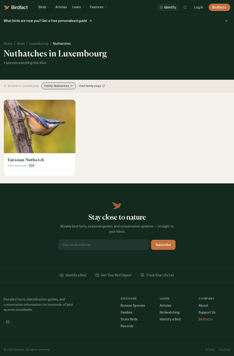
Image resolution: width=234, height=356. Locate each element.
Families (126, 312)
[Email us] (8, 322)
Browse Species (133, 305)
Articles (61, 7)
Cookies (224, 349)
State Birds (129, 319)
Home (8, 43)
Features (97, 7)
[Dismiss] (226, 21)
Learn (76, 7)
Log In (198, 7)
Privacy (210, 349)
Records (127, 326)
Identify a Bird (75, 275)
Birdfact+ (219, 7)
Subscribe (163, 245)
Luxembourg (38, 43)
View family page (90, 85)
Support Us (207, 312)
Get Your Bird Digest (116, 275)
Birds (42, 7)
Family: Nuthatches (56, 85)
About (203, 305)
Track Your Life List (160, 275)
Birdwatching (170, 312)
